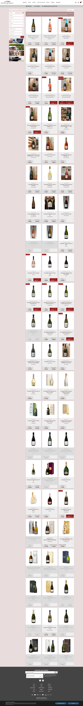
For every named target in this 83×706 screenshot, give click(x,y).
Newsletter (49, 686)
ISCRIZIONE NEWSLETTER (17, 58)
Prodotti (34, 2)
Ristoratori (58, 2)
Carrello (52, 2)
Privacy (41, 684)
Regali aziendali (33, 687)
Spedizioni (41, 689)
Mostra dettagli (61, 703)
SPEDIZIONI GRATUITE (17, 47)
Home (34, 684)
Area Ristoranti (50, 689)
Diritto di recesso (41, 691)
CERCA (22, 36)
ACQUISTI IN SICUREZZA (17, 41)
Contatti (48, 2)
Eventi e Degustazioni (41, 2)
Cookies (41, 686)
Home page (25, 2)
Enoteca (29, 2)
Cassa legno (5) (12, 31)
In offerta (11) (12, 34)
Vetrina (49, 691)
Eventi (34, 689)
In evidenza (37, 6)
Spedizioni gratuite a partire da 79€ (50, 6)
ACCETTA (73, 703)
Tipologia (16, 12)
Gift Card (49, 684)
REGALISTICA (17, 53)
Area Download (50, 687)
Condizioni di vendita (41, 687)
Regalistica (29, 6)
